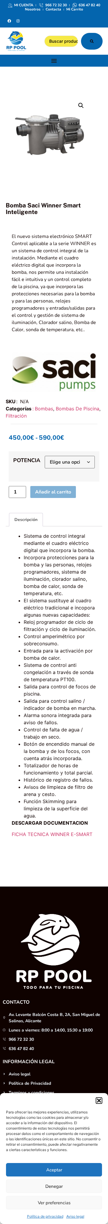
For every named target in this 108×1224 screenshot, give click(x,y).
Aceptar (54, 1170)
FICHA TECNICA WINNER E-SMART (52, 834)
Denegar (54, 1186)
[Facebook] (9, 21)
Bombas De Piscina (77, 409)
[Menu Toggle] (54, 61)
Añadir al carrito (53, 492)
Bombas (44, 409)
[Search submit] (92, 41)
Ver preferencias (54, 1203)
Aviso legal (75, 1216)
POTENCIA (26, 460)
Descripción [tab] (26, 519)
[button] (99, 1101)
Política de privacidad (45, 1216)
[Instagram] (18, 21)
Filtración (16, 416)
